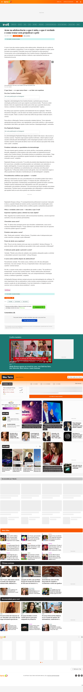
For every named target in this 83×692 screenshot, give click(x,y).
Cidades (8, 534)
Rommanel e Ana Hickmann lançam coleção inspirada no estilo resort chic (13, 627)
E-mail (77, 1)
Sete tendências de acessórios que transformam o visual (13, 591)
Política (50, 534)
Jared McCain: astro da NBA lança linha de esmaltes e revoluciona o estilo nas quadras (52, 581)
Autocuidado (17, 301)
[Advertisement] (73, 591)
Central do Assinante (68, 1)
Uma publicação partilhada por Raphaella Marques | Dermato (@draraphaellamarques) (22, 133)
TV (28, 534)
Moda (10, 364)
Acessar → (18, 413)
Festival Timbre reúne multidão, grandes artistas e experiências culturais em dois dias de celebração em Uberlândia (35, 627)
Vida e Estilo (25, 301)
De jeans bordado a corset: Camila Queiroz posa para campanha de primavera (29, 617)
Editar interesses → (78, 383)
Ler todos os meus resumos (55, 396)
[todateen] (7, 290)
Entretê (50, 553)
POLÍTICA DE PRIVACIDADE (53, 675)
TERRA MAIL (59, 1)
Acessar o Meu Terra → (20, 377)
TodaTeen (10, 301)
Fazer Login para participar (29, 320)
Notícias (29, 543)
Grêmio (29, 553)
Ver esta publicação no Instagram (14, 96)
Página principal (7, 2)
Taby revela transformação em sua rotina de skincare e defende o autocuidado (34, 591)
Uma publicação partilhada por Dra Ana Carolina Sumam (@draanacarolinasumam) (22, 98)
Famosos (8, 543)
